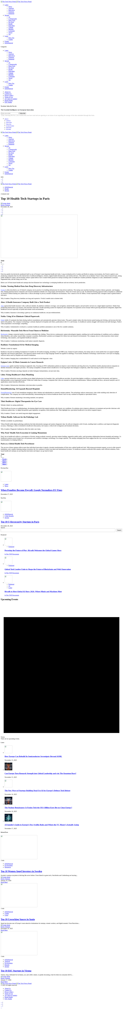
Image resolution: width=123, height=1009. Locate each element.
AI (9, 17)
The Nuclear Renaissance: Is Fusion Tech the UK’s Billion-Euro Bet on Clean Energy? (38, 808)
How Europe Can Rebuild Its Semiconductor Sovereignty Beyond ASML (33, 756)
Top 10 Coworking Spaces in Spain (18, 919)
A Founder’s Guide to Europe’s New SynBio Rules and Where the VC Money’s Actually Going (42, 825)
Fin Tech (11, 22)
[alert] (61, 671)
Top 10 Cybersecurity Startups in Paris (20, 522)
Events (7, 41)
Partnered (11, 13)
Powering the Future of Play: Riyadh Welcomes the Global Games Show (33, 550)
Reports (7, 965)
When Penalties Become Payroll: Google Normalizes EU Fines (31, 490)
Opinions (11, 12)
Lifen (2, 378)
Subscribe (22, 113)
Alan (2, 306)
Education (11, 25)
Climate (10, 27)
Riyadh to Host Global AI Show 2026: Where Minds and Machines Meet (33, 592)
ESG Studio (8, 102)
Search (3, 527)
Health (10, 24)
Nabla (2, 320)
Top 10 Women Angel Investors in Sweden (21, 871)
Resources (8, 867)
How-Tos (11, 38)
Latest (6, 5)
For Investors (9, 865)
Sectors (7, 15)
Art (9, 34)
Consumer (11, 31)
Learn (6, 36)
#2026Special (9, 43)
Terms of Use (9, 97)
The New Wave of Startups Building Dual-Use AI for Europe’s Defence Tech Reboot (37, 791)
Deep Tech (11, 20)
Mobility (11, 29)
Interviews (11, 10)
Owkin (3, 290)
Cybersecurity (12, 19)
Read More (4, 882)
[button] (2, 177)
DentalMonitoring (6, 392)
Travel (10, 32)
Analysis (11, 8)
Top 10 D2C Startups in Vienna (16, 970)
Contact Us (8, 93)
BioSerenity (4, 334)
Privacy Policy (9, 95)
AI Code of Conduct (11, 99)
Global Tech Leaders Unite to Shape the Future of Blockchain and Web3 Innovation (38, 569)
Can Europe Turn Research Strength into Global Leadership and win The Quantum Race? (40, 773)
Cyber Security (9, 516)
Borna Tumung (5, 205)
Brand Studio (9, 100)
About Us (8, 92)
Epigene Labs (5, 366)
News (10, 6)
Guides (10, 39)
